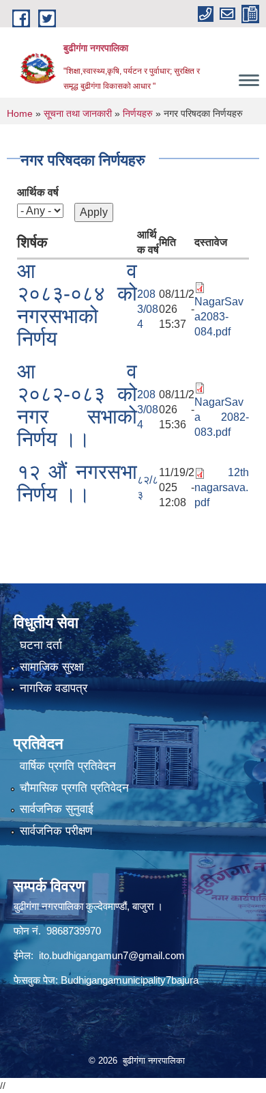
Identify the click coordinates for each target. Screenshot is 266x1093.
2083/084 (147, 309)
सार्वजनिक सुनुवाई (56, 809)
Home (20, 113)
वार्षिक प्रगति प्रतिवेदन (68, 766)
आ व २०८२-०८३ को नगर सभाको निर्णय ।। (77, 405)
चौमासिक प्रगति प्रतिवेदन (74, 787)
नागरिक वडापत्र (53, 688)
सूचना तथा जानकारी (78, 113)
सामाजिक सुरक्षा (52, 667)
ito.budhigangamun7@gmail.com (112, 955)
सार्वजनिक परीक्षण (56, 831)
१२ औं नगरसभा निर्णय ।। (77, 483)
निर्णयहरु (138, 113)
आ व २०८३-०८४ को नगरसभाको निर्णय (77, 305)
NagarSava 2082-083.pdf (221, 417)
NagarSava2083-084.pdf (218, 316)
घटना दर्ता (41, 645)
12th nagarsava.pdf (221, 487)
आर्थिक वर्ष (38, 192)
